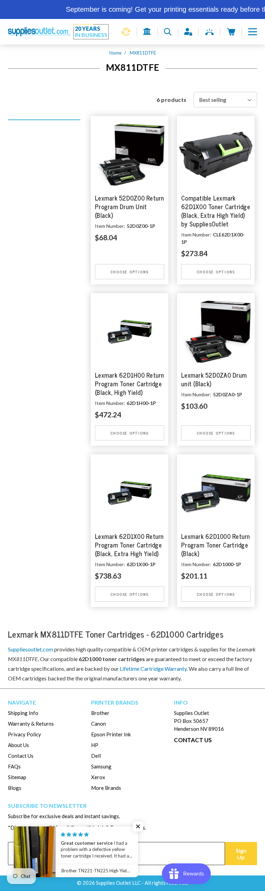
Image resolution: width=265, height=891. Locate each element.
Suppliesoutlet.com (30, 649)
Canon (98, 723)
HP (94, 745)
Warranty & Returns (31, 723)
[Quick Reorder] (125, 32)
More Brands (106, 788)
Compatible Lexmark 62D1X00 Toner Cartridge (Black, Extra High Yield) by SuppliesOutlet (215, 211)
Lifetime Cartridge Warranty (153, 668)
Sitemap (17, 777)
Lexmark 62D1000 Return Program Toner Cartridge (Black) (215, 545)
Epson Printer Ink (111, 734)
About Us (18, 745)
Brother (100, 713)
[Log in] (188, 32)
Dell (96, 756)
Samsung (101, 766)
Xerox (98, 777)
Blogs (14, 788)
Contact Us (20, 756)
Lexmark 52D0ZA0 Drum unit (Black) (214, 380)
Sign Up (241, 853)
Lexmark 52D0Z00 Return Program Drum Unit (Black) (129, 207)
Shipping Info (23, 713)
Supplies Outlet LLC (118, 883)
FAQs (14, 766)
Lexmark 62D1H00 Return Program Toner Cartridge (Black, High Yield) (129, 384)
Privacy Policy (24, 734)
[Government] (147, 31)
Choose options (129, 272)
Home (115, 53)
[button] (252, 32)
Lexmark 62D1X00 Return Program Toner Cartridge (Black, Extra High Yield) (129, 545)
